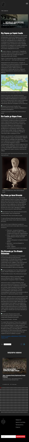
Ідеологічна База (20, 422)
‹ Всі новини (4, 10)
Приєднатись (19, 424)
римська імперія (7, 344)
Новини (18, 427)
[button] (0, 387)
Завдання (18, 420)
